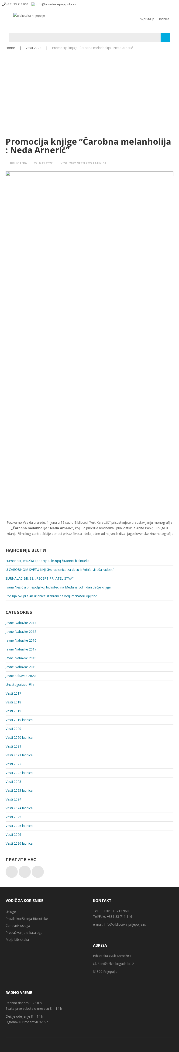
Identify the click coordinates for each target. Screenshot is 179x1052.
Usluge (11, 911)
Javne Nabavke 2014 (21, 623)
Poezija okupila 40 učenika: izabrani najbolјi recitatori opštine (51, 596)
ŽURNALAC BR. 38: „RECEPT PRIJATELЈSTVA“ (39, 578)
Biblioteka (18, 163)
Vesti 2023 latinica (19, 790)
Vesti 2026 (13, 834)
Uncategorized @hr (20, 684)
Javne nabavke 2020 (21, 675)
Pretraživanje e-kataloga (24, 932)
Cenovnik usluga (18, 925)
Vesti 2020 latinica (19, 737)
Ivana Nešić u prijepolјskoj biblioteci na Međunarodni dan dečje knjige (58, 587)
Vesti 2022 (33, 48)
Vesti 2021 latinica (19, 755)
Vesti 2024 (13, 799)
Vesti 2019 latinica (19, 720)
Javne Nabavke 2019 (21, 667)
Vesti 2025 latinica (19, 825)
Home (10, 48)
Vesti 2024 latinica (19, 808)
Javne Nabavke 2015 (21, 631)
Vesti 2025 (13, 817)
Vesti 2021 (13, 746)
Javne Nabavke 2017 (21, 649)
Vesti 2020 (13, 728)
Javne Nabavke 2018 (21, 658)
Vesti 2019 (13, 711)
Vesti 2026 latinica (19, 843)
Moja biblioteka (17, 939)
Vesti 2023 (13, 781)
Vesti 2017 (13, 693)
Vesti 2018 (13, 702)
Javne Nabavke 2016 (21, 640)
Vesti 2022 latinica (91, 163)
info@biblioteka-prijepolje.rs (125, 924)
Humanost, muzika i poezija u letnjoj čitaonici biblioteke (48, 561)
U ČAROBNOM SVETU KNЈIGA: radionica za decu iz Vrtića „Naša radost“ (60, 569)
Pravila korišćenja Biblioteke (27, 918)
